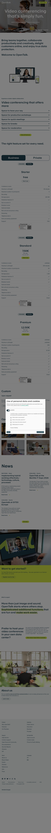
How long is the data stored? (19, 422)
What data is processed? (18, 417)
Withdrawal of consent (17, 424)
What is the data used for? (18, 419)
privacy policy (25, 405)
